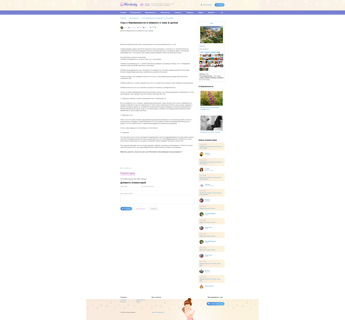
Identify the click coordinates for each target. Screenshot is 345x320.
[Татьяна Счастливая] (221, 66)
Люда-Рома (208, 227)
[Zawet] (209, 55)
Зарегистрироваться (217, 303)
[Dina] (212, 62)
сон (123, 168)
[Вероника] (206, 62)
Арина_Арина (209, 286)
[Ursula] (212, 55)
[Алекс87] (209, 66)
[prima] (209, 62)
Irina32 (207, 169)
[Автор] (121, 27)
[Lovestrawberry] (204, 69)
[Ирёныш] (204, 62)
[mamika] (201, 66)
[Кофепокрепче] (218, 66)
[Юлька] (204, 55)
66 (145, 27)
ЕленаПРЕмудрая (210, 213)
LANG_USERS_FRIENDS (208, 52)
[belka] (221, 59)
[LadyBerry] (209, 59)
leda (126, 27)
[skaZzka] (218, 62)
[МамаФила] (201, 69)
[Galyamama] (221, 55)
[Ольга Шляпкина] (218, 55)
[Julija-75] (206, 66)
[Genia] (206, 59)
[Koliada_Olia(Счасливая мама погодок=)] (212, 66)
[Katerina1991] (215, 59)
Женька (207, 270)
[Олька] (221, 62)
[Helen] (212, 59)
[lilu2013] (218, 59)
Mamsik (207, 153)
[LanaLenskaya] (204, 59)
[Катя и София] (215, 62)
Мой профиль (204, 49)
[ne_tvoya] (206, 55)
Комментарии (127, 173)
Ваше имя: (123, 186)
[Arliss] (215, 66)
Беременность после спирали (210, 132)
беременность (128, 168)
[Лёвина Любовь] (201, 59)
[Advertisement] (153, 38)
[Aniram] (204, 66)
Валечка (207, 184)
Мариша (207, 199)
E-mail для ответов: (147, 186)
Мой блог (203, 46)
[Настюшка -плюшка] (201, 62)
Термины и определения (158, 312)
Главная (123, 18)
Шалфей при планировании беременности (209, 108)
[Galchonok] (206, 69)
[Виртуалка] (201, 55)
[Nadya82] (215, 55)
